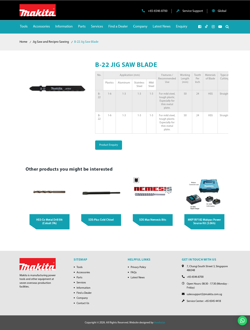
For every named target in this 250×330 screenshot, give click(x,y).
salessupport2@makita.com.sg (204, 294)
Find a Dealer (84, 293)
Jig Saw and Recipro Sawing (51, 41)
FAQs (134, 272)
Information (83, 288)
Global (221, 11)
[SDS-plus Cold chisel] (101, 192)
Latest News (138, 277)
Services (81, 282)
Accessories (83, 272)
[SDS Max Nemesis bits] (153, 192)
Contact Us (83, 303)
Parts (79, 277)
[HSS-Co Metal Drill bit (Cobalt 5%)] (50, 192)
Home (23, 41)
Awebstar (159, 322)
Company (82, 298)
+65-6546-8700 (157, 11)
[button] (242, 320)
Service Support (192, 11)
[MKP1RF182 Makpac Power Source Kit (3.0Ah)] (204, 192)
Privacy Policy (138, 267)
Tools (80, 267)
